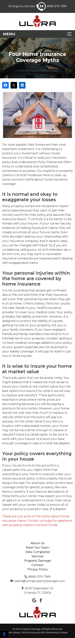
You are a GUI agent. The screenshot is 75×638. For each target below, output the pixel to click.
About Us (38, 543)
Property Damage (37, 560)
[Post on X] (14, 85)
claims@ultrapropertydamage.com (39, 581)
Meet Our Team (37, 547)
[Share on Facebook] (5, 85)
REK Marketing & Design (54, 632)
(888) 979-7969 (56, 6)
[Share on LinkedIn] (22, 85)
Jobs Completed (37, 552)
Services (37, 556)
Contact (37, 565)
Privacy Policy (37, 569)
